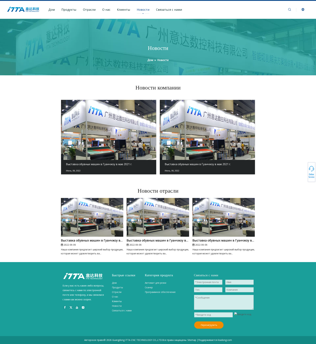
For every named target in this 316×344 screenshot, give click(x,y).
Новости (143, 10)
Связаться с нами (169, 10)
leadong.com (225, 340)
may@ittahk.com (304, 172)
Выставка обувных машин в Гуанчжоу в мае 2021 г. (99, 164)
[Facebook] (65, 307)
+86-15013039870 (304, 171)
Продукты (68, 10)
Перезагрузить (209, 325)
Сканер (149, 287)
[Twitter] (71, 307)
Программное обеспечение (160, 292)
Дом (51, 10)
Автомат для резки (155, 282)
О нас (106, 10)
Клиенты (123, 10)
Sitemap (191, 340)
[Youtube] (77, 307)
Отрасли (89, 10)
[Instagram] (83, 307)
